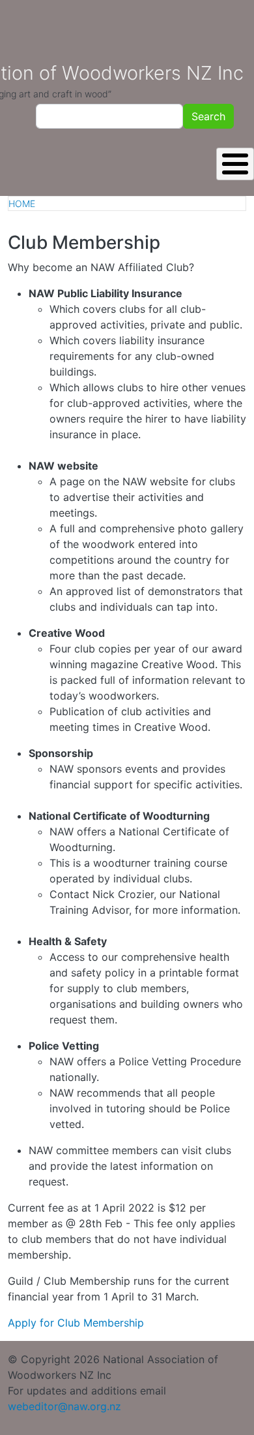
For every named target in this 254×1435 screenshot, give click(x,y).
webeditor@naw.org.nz (64, 1406)
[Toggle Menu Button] (235, 164)
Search (208, 116)
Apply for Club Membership (76, 1322)
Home (21, 203)
